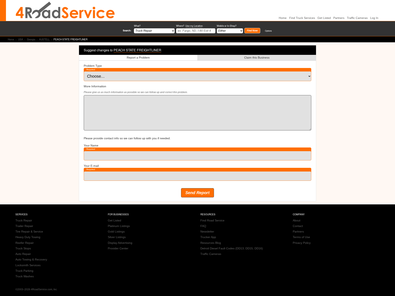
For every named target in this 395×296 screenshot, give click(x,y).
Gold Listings (116, 231)
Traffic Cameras (357, 18)
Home (11, 39)
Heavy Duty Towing (27, 237)
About (296, 220)
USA (20, 39)
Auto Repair (23, 254)
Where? (189, 25)
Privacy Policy (302, 242)
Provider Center (118, 248)
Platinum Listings (119, 226)
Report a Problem (138, 57)
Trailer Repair (24, 226)
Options (268, 30)
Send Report (197, 192)
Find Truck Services (302, 18)
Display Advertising (120, 242)
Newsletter (207, 231)
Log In (374, 18)
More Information (95, 86)
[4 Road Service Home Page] (65, 10)
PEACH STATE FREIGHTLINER (137, 50)
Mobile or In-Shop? (226, 25)
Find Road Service (212, 220)
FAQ (203, 226)
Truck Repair (23, 220)
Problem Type (93, 65)
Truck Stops (23, 248)
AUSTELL (44, 39)
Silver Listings (117, 237)
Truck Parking (24, 270)
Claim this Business (257, 57)
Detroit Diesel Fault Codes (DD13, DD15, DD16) (231, 248)
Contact (298, 226)
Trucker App (208, 237)
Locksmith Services (28, 265)
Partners (338, 18)
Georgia (31, 39)
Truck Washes (24, 276)
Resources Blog (210, 242)
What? (137, 25)
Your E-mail (91, 165)
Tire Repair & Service (29, 231)
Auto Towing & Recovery (31, 259)
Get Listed (324, 18)
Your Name (91, 145)
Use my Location (194, 25)
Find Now (252, 30)
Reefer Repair (24, 242)
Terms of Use (301, 237)
